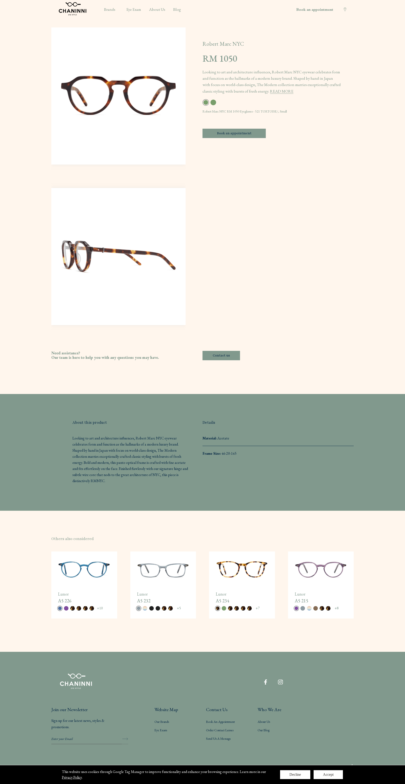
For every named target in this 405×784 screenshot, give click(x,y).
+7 (257, 608)
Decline (295, 774)
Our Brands (161, 722)
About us (264, 722)
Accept (328, 774)
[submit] (125, 739)
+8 (336, 608)
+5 (179, 608)
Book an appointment (314, 9)
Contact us (221, 355)
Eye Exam (160, 730)
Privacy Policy (72, 777)
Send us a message (218, 738)
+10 (100, 608)
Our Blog (264, 730)
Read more (281, 91)
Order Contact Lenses (219, 730)
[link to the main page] (76, 682)
